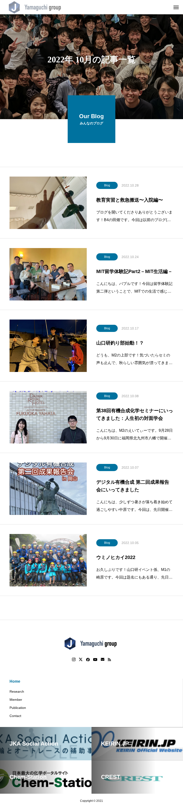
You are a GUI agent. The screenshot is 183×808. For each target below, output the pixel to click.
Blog (107, 185)
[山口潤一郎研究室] (36, 7)
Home (15, 681)
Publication (18, 708)
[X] (81, 659)
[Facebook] (88, 659)
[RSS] (109, 659)
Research (17, 691)
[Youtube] (95, 659)
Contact (15, 716)
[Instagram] (74, 659)
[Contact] (102, 659)
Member (16, 699)
